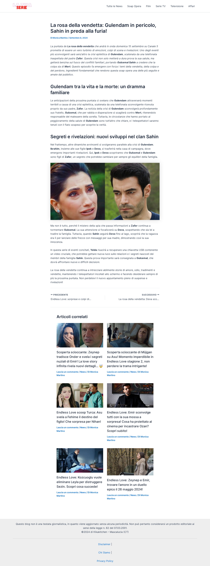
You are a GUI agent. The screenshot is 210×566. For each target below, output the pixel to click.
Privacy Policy (105, 560)
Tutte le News (114, 6)
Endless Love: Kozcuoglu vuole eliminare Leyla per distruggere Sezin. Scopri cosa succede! (79, 482)
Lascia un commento (67, 371)
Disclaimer (104, 544)
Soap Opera (134, 6)
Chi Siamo (104, 552)
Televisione (176, 6)
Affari (191, 6)
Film (148, 6)
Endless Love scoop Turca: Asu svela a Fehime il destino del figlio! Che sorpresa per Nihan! (79, 417)
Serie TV (161, 6)
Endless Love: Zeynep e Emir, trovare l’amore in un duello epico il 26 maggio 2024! (128, 484)
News (83, 371)
